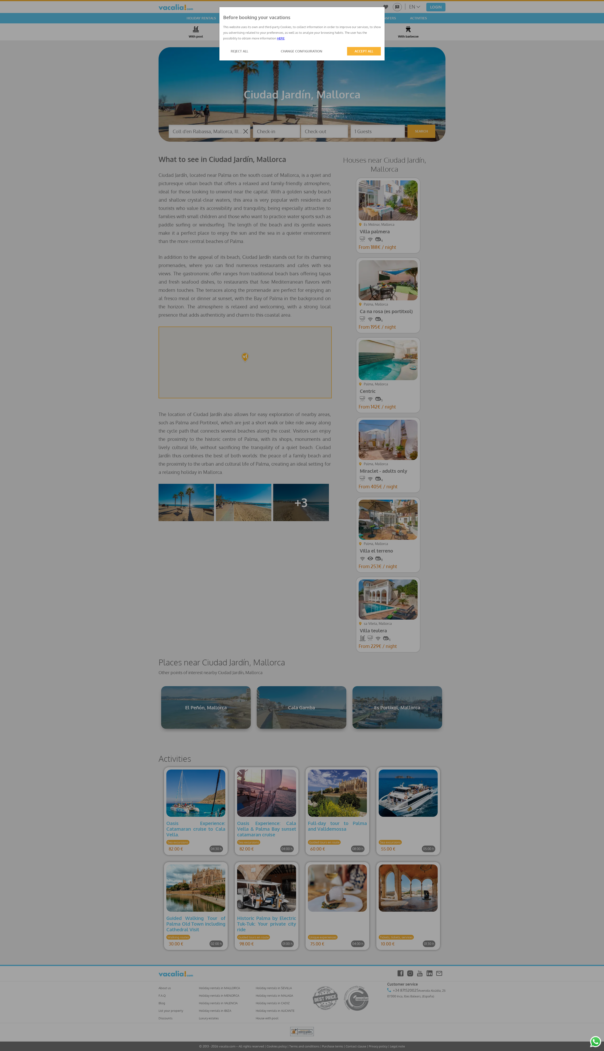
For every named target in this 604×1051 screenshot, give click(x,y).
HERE (281, 38)
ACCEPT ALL (364, 51)
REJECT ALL (239, 51)
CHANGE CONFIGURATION (301, 51)
